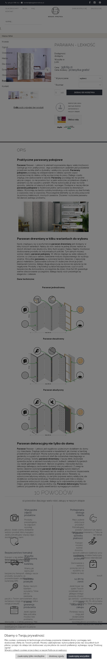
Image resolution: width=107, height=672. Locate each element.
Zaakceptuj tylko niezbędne (31, 656)
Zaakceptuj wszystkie (79, 656)
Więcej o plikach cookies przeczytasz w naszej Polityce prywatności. (35, 650)
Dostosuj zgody (56, 656)
